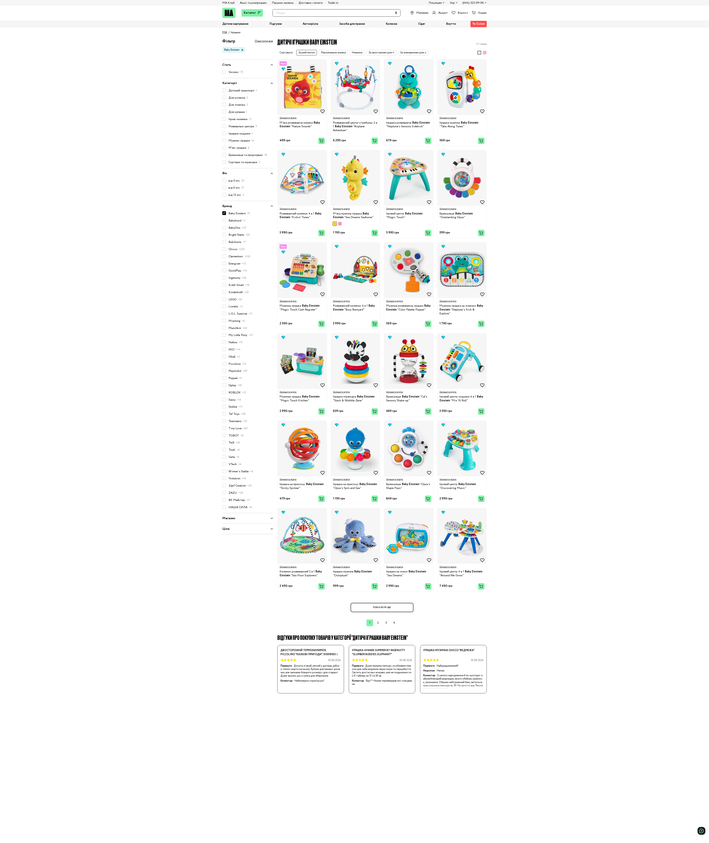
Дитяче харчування (235, 24)
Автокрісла (310, 24)
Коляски (391, 24)
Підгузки (275, 24)
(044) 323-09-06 (473, 3)
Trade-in (333, 3)
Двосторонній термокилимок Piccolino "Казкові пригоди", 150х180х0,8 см (309, 652)
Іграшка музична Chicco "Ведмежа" (449, 650)
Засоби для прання (352, 24)
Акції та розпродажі (253, 3)
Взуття (451, 24)
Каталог (250, 13)
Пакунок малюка (282, 3)
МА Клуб (228, 3)
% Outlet (478, 24)
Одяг (421, 24)
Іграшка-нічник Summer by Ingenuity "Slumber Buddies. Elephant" (378, 652)
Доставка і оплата (311, 3)
